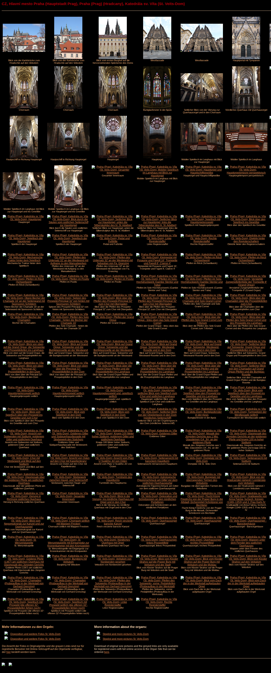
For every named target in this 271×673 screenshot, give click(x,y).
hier (8, 652)
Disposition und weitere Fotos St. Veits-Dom (35, 634)
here (106, 652)
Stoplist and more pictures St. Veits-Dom (126, 634)
